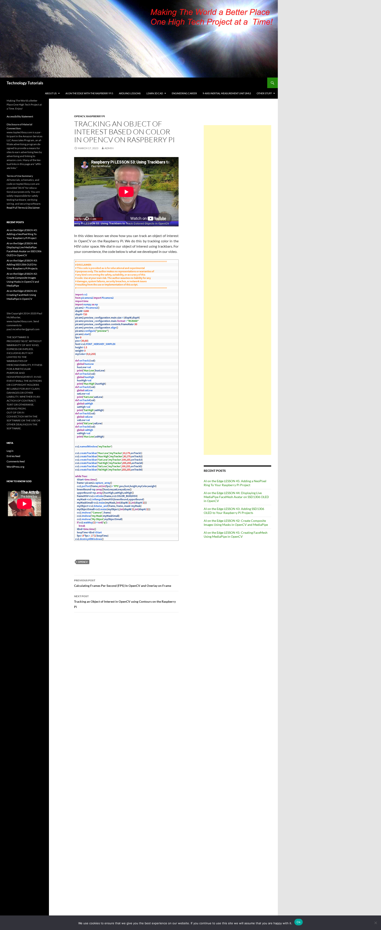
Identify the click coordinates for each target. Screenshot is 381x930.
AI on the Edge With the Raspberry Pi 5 (89, 93)
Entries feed (13, 456)
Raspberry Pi (95, 116)
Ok (299, 922)
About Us (51, 93)
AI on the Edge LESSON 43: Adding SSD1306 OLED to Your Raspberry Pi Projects (234, 511)
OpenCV (79, 116)
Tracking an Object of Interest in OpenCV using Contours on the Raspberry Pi (125, 602)
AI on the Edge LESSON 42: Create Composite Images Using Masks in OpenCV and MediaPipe (236, 522)
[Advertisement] (237, 290)
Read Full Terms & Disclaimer (23, 207)
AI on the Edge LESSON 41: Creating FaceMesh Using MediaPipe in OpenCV (235, 534)
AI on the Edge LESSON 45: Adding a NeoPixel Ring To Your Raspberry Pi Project (235, 483)
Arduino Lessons (130, 93)
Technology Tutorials (25, 82)
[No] (375, 923)
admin (109, 148)
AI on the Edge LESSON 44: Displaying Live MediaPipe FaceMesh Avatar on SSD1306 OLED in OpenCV (236, 497)
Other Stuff (264, 93)
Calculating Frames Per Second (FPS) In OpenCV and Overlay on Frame (122, 583)
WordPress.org (15, 466)
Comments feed (16, 461)
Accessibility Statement (20, 116)
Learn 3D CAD (154, 93)
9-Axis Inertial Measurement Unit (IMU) (227, 93)
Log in (10, 450)
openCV (83, 561)
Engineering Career (184, 93)
